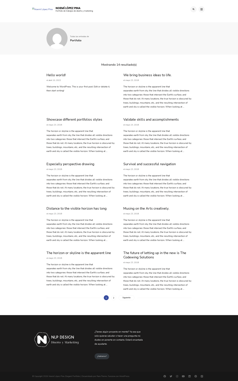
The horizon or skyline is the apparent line (78, 253)
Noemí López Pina (68, 8)
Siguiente (126, 297)
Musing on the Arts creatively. (146, 208)
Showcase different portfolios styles (74, 119)
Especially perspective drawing (70, 164)
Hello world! (56, 75)
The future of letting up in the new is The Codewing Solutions (154, 255)
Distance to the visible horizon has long (76, 208)
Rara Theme (102, 376)
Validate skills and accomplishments (151, 119)
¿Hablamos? (102, 356)
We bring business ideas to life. (147, 75)
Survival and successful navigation (149, 164)
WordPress (124, 376)
